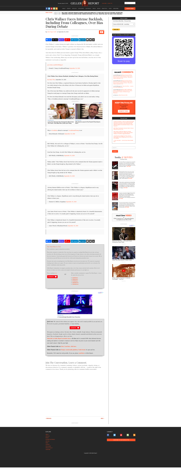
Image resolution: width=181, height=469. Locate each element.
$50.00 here (75, 279)
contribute (81, 353)
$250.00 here (75, 284)
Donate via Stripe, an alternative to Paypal (124, 35)
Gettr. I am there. (65, 346)
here (56, 273)
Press (94, 8)
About (63, 8)
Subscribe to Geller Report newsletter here (58, 338)
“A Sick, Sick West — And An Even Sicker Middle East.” (123, 86)
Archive (47, 441)
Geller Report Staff (51, 32)
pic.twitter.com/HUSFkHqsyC (55, 65)
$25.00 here (75, 277)
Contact (48, 444)
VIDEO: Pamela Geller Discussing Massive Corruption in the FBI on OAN (124, 219)
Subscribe (104, 3)
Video (110, 8)
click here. (74, 346)
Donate (69, 8)
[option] (94, 13)
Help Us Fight (123, 18)
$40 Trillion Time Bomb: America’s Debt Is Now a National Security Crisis (124, 128)
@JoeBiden (54, 130)
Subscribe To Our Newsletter (121, 440)
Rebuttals (104, 8)
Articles (74, 8)
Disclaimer (48, 446)
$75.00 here (75, 281)
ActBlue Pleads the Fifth (122, 95)
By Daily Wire (51, 79)
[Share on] (87, 39)
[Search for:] (130, 3)
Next (102, 418)
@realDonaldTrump (74, 130)
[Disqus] (75, 391)
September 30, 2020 (75, 68)
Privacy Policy (49, 447)
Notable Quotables (50, 439)
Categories (81, 8)
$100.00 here (75, 282)
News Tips (110, 3)
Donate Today (130, 8)
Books (98, 8)
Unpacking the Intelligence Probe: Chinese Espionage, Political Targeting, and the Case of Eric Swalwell (123, 137)
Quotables (88, 8)
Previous (48, 418)
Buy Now (129, 166)
